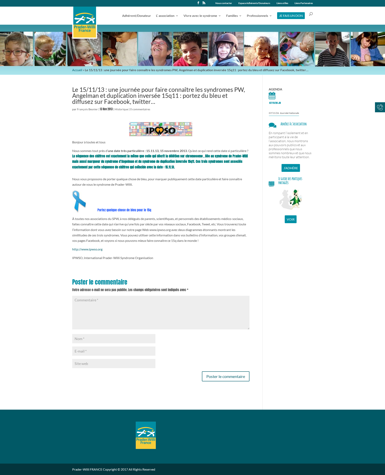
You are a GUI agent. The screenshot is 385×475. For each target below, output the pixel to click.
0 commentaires (140, 109)
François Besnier (87, 109)
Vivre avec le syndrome (200, 15)
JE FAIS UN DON (291, 15)
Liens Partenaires (304, 3)
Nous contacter (223, 3)
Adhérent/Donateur (136, 15)
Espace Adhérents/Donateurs (254, 3)
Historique (121, 109)
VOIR (291, 219)
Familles (232, 15)
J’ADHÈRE (291, 168)
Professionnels (257, 15)
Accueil (77, 70)
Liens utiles (282, 3)
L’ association (165, 15)
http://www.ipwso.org (87, 249)
